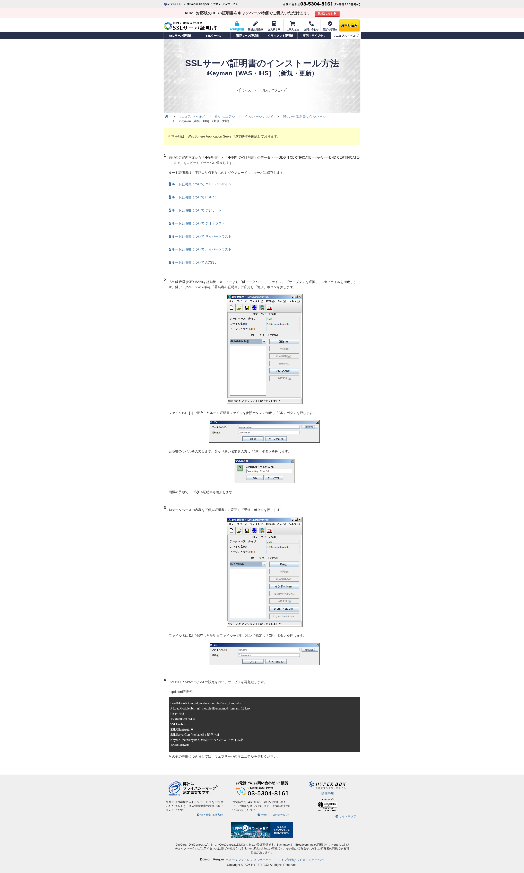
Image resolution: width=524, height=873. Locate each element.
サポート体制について (275, 815)
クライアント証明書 (281, 35)
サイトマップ (347, 816)
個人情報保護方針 (211, 815)
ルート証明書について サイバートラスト (202, 236)
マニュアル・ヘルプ (346, 35)
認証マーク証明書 (247, 35)
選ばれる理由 (330, 29)
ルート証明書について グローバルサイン (202, 184)
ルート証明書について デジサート (197, 210)
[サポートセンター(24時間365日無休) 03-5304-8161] (321, 4)
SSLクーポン (214, 35)
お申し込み (349, 25)
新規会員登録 (255, 29)
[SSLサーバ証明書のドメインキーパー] (166, 116)
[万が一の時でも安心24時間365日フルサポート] (262, 795)
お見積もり (274, 29)
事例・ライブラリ (314, 35)
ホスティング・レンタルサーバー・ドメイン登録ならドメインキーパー (275, 860)
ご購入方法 (293, 29)
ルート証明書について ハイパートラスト (202, 249)
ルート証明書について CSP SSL (195, 197)
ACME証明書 (236, 29)
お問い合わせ (311, 29)
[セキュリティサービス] (225, 4)
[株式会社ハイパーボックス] (175, 4)
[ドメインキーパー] (199, 4)
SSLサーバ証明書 (180, 35)
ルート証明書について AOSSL (194, 262)
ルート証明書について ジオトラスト (198, 223)
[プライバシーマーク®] (174, 795)
